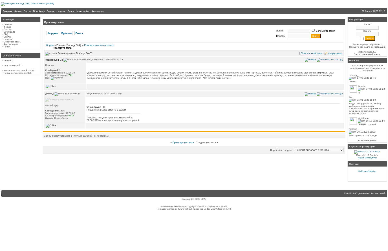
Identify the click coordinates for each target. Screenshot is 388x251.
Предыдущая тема (183, 142)
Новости (8, 39)
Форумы (53, 33)
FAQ (6, 34)
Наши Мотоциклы (367, 157)
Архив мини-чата (367, 140)
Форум (7, 27)
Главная (8, 24)
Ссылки (7, 37)
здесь (377, 54)
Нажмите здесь (357, 47)
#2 (341, 94)
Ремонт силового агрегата (99, 45)
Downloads (9, 32)
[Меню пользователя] (76, 60)
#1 (341, 59)
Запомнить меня (325, 30)
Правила (66, 33)
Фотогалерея (11, 44)
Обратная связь (12, 41)
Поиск (7, 46)
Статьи (7, 29)
